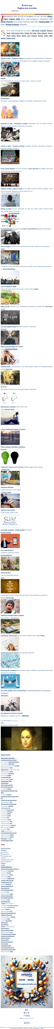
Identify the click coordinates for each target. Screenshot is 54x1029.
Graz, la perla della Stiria (6, 777)
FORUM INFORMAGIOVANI (6, 867)
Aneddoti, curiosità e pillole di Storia (11, 188)
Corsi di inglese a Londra (7, 856)
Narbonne (9, 794)
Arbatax (8, 815)
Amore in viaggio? (5, 246)
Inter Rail (3, 863)
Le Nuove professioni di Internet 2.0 (10, 429)
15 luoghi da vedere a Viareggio (7, 880)
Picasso (9, 819)
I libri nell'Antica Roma (5, 901)
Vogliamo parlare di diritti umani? (8, 936)
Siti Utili (3, 865)
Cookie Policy (36, 1028)
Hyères (8, 919)
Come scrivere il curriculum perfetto (8, 949)
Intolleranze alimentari (6, 487)
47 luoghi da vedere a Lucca (6, 882)
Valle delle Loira (11, 907)
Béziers (2, 792)
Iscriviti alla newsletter (6, 720)
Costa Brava (13, 825)
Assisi (8, 899)
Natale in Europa (4, 769)
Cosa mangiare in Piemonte (12, 905)
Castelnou (9, 789)
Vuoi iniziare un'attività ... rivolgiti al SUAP (12, 530)
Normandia (17, 766)
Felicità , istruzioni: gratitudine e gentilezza (12, 447)
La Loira (2, 831)
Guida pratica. (4, 695)
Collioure (9, 813)
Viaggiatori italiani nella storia (7, 886)
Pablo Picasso (11, 773)
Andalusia (13, 917)
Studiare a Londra (5, 854)
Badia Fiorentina (4, 922)
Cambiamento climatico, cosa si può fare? (12, 467)
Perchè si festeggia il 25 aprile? (7, 840)
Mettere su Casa (5, 306)
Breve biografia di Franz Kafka (7, 897)
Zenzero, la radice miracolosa (7, 785)
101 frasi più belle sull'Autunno (7, 890)
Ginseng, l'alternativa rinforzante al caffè (9, 790)
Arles (11, 802)
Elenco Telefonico (4, 852)
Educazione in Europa (11, 349)
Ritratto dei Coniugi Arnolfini (7, 896)
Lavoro (2, 578)
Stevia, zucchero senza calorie (7, 787)
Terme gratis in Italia (5, 888)
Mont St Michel (9, 920)
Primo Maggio (4, 838)
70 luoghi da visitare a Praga (6, 915)
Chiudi (42, 1028)
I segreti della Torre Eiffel (6, 945)
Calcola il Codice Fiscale (6, 848)
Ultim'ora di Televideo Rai (6, 861)
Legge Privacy (3, 857)
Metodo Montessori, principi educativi (8, 804)
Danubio (2, 926)
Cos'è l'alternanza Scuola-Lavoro (7, 947)
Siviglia (11, 894)
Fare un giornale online (7, 550)
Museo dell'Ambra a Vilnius (6, 781)
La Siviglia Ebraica (4, 783)
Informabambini (4, 98)
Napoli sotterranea (4, 924)
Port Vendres (9, 811)
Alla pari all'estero (5, 572)
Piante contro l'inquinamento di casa (8, 913)
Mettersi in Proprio (5, 532)
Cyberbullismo (15, 618)
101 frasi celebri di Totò (5, 808)
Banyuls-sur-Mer (10, 810)
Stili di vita (3, 329)
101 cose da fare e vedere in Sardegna (8, 934)
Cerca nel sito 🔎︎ (15, 10)
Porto (11, 911)
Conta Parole (3, 850)
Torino (11, 767)
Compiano (3, 903)
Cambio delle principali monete (7, 859)
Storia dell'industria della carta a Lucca (9, 833)
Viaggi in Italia (44, 22)
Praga (11, 821)
